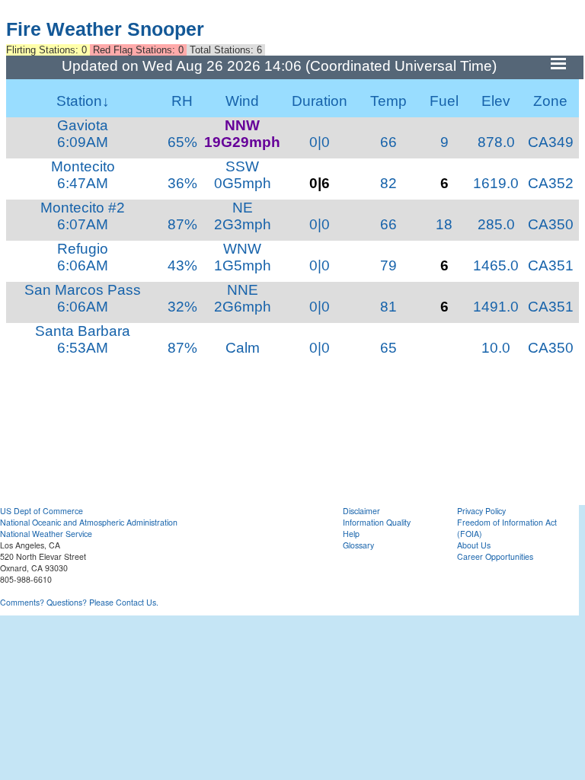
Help (351, 533)
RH (182, 101)
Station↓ (83, 101)
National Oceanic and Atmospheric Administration (88, 522)
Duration (319, 101)
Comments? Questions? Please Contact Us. (79, 602)
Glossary (358, 545)
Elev (496, 101)
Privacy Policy (481, 510)
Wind (242, 101)
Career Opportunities (495, 556)
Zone (550, 101)
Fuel (444, 101)
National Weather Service (46, 533)
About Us (474, 545)
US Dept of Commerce (41, 510)
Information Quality (377, 522)
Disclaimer (361, 510)
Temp (388, 101)
